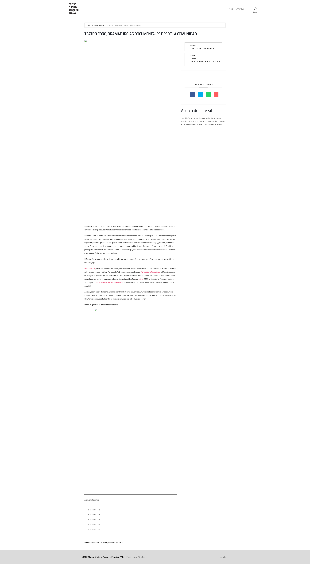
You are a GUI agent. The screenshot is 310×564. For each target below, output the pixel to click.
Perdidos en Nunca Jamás (150, 271)
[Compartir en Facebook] (192, 94)
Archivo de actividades (98, 25)
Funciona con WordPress (136, 557)
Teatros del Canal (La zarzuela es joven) (109, 282)
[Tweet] (200, 94)
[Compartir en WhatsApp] (208, 94)
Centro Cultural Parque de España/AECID (106, 557)
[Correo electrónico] (216, 94)
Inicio (230, 8)
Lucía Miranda (89, 268)
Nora (141, 278)
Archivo (240, 8)
